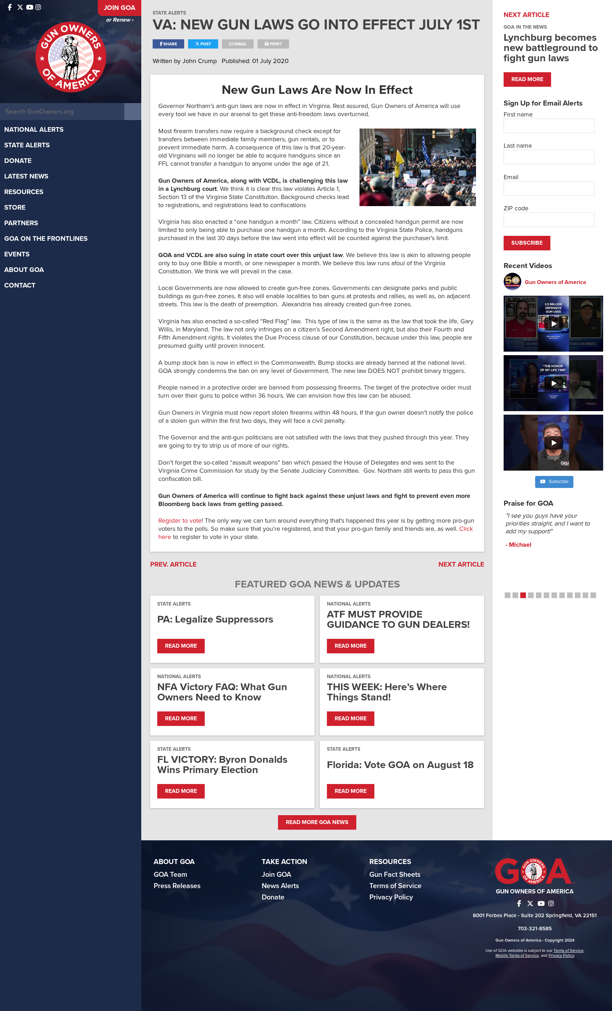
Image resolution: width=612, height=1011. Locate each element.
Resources (23, 192)
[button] (507, 595)
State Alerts (27, 145)
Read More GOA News (317, 822)
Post (205, 43)
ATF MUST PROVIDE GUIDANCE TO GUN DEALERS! (398, 619)
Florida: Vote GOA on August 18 (400, 765)
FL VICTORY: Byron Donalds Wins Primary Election (222, 764)
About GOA (24, 270)
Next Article (461, 564)
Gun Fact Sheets (394, 874)
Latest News (26, 176)
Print (275, 43)
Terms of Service (395, 886)
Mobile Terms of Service (517, 955)
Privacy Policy (391, 897)
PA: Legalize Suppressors (215, 619)
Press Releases (177, 886)
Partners (21, 223)
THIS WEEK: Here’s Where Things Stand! (387, 692)
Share (169, 43)
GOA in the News (525, 27)
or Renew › (119, 20)
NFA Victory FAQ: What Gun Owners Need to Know (222, 692)
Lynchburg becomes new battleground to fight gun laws (551, 47)
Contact (19, 285)
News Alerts (280, 886)
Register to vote (180, 520)
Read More (181, 645)
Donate (18, 161)
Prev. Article (173, 564)
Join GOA (119, 8)
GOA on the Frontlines (45, 239)
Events (16, 254)
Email (239, 43)
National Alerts (33, 130)
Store (15, 207)
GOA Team (170, 874)
